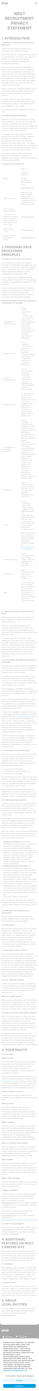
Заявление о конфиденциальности (15, 1370)
